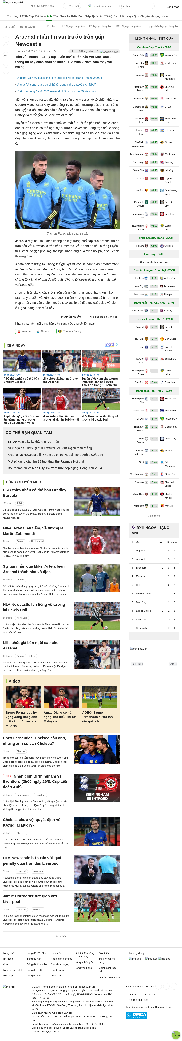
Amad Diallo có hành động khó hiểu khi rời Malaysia (60, 717)
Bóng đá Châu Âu (37, 964)
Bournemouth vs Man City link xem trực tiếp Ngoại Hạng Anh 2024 (55, 468)
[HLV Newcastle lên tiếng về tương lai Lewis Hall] (97, 616)
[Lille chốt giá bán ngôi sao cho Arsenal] (97, 654)
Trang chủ (8, 953)
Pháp (88, 16)
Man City (139, 286)
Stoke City (138, 170)
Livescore (56, 975)
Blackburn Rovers (139, 89)
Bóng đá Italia (34, 975)
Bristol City (170, 398)
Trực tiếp (8, 975)
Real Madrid (37, 541)
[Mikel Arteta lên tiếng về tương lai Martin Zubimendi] (97, 540)
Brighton (139, 278)
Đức (80, 16)
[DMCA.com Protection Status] (136, 1018)
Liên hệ (133, 994)
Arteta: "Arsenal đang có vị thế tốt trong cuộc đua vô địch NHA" (56, 84)
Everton (140, 347)
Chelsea (21, 751)
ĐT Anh (51, 26)
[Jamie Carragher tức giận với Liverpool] (97, 907)
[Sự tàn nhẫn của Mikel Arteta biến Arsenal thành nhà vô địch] (97, 578)
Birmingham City (138, 216)
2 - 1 (154, 286)
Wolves (168, 142)
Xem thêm (61, 936)
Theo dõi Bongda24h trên (85, 51)
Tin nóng (12, 16)
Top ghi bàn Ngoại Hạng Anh (162, 26)
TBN (55, 16)
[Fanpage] (158, 986)
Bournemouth (171, 286)
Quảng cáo (150, 994)
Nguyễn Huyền (71, 316)
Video (165, 16)
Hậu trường (57, 970)
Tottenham (170, 382)
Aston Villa (169, 278)
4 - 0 (154, 278)
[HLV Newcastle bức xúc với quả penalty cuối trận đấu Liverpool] (97, 869)
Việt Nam (40, 16)
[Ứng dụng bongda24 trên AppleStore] (164, 958)
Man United (170, 339)
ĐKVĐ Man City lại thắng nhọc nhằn (33, 441)
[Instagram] (166, 986)
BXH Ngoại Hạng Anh (128, 26)
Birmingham (23, 795)
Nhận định (133, 16)
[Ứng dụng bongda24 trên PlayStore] (151, 958)
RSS (128, 986)
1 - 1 (154, 506)
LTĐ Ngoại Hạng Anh (73, 26)
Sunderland (170, 358)
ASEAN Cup (27, 16)
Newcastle (47, 331)
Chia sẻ (173, 664)
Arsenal (26, 331)
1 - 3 (154, 410)
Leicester (169, 130)
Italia (74, 16)
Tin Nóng (8, 958)
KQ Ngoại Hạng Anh (100, 26)
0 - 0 (154, 462)
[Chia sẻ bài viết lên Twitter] (6, 47)
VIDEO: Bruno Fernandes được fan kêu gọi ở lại (97, 717)
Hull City (169, 170)
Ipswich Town (140, 132)
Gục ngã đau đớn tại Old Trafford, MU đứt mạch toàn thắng (50, 448)
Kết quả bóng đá (84, 962)
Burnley (168, 310)
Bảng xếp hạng (83, 967)
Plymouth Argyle (139, 204)
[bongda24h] (4, 16)
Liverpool (21, 871)
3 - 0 (154, 327)
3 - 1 (154, 310)
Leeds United (168, 227)
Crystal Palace (168, 349)
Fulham (140, 245)
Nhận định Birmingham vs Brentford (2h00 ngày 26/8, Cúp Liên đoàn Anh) (35, 781)
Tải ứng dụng (136, 953)
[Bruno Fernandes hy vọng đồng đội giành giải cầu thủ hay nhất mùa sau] (23, 697)
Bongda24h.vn (163, 1006)
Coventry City (169, 204)
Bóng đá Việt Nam (37, 953)
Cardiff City (138, 55)
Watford (140, 190)
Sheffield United (169, 89)
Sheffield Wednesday (138, 144)
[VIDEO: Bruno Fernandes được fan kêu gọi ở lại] (99, 697)
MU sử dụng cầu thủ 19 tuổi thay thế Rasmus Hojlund (46, 461)
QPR (141, 462)
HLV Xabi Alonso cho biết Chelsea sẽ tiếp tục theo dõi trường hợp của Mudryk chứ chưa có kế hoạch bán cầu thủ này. (36, 843)
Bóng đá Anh (34, 958)
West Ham (170, 154)
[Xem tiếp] (154, 636)
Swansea (139, 482)
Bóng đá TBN (34, 970)
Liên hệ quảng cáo (109, 976)
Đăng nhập (173, 6)
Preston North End (139, 452)
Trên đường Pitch (102, 5)
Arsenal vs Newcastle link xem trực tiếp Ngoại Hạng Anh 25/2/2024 (59, 77)
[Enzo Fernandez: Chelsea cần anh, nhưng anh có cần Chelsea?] (97, 749)
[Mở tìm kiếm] (153, 6)
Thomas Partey (72, 331)
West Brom (138, 310)
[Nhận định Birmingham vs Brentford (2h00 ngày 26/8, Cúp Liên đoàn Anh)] (97, 788)
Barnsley (139, 75)
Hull (138, 585)
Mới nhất (74, 6)
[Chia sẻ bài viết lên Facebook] (6, 39)
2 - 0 (154, 339)
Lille (33, 656)
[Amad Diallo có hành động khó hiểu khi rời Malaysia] (61, 697)
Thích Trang (137, 664)
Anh (49, 16)
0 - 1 (154, 370)
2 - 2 (154, 294)
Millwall (168, 106)
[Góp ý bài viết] (6, 63)
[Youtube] (173, 986)
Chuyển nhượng (150, 16)
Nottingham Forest (138, 227)
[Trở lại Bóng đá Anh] (6, 70)
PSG (19, 503)
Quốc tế (97, 16)
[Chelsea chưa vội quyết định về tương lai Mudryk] (97, 831)
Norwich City (171, 55)
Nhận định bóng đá (61, 958)
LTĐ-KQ (107, 16)
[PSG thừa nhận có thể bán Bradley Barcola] (97, 501)
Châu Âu (65, 16)
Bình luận (119, 16)
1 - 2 (154, 494)
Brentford (40, 795)
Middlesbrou (171, 63)
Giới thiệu (104, 953)
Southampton (137, 154)
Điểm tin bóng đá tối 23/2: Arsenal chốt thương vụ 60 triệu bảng (57, 91)
